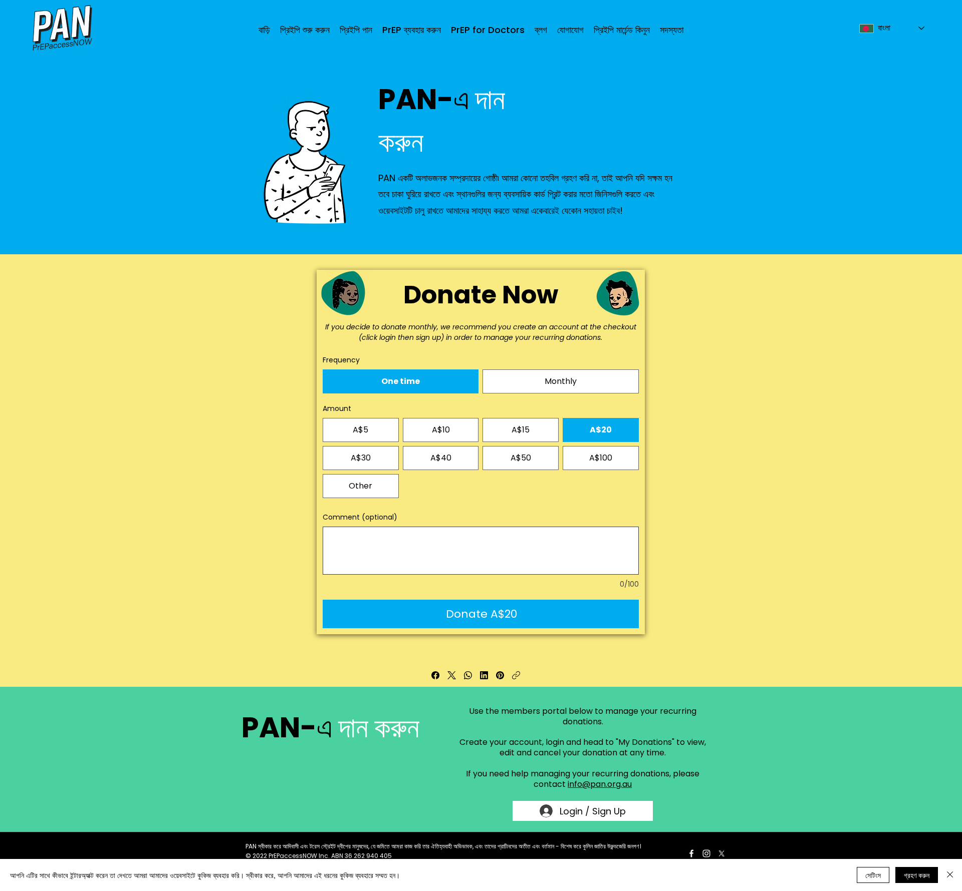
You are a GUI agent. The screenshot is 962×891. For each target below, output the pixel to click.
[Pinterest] (500, 675)
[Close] (950, 875)
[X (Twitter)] (451, 675)
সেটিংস (873, 875)
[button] (356, 30)
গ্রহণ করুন (916, 875)
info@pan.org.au (600, 784)
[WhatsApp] (468, 675)
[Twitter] (721, 853)
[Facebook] (435, 675)
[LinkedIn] (484, 675)
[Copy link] (516, 675)
